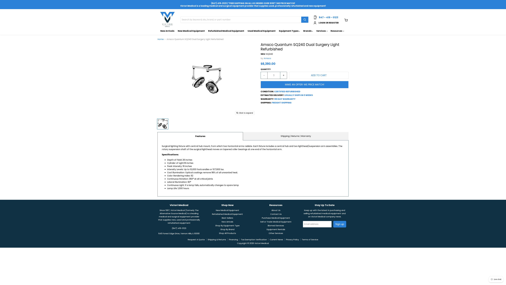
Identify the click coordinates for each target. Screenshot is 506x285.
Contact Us (276, 214)
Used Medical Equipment (262, 30)
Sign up (339, 224)
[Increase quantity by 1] (283, 75)
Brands (307, 30)
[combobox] (241, 20)
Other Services (276, 233)
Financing (233, 239)
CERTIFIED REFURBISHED (287, 91)
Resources (337, 30)
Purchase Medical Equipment (276, 218)
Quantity (266, 69)
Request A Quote (196, 239)
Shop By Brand (227, 229)
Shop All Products (227, 233)
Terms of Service (310, 239)
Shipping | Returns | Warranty (296, 136)
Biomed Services (276, 225)
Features (200, 136)
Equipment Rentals (276, 229)
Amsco (267, 58)
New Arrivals (167, 30)
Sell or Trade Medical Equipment (275, 221)
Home (160, 39)
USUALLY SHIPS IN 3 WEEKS (298, 95)
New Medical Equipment (191, 30)
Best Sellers (227, 218)
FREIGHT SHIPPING (281, 102)
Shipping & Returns (217, 239)
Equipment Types (289, 30)
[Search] (304, 20)
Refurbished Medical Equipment (226, 30)
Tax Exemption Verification (254, 239)
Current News (276, 239)
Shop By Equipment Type (227, 225)
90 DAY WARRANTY (284, 99)
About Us (275, 210)
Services (321, 30)
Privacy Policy (292, 239)
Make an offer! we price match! (304, 84)
